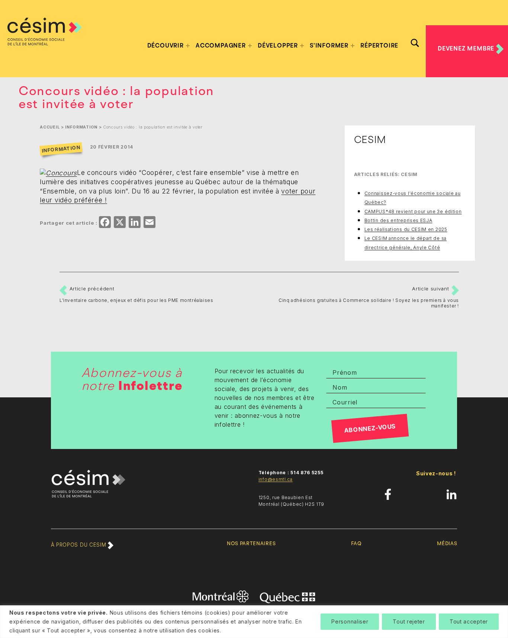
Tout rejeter (409, 621)
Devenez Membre (467, 49)
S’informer (329, 46)
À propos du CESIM (79, 545)
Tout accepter (469, 621)
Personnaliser (349, 621)
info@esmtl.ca (275, 479)
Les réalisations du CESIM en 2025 (405, 229)
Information (81, 127)
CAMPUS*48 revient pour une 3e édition (413, 211)
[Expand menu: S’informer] (352, 46)
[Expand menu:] (188, 46)
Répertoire (379, 46)
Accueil (50, 127)
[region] (254, 621)
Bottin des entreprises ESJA (398, 220)
